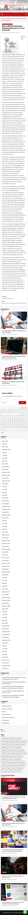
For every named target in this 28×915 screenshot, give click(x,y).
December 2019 (6, 631)
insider (20, 756)
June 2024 (4, 489)
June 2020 (4, 614)
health (14, 753)
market (3, 762)
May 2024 (4, 492)
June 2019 (4, 648)
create (23, 744)
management (17, 759)
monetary (22, 762)
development (5, 747)
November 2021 (6, 566)
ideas (24, 753)
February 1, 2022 (15, 32)
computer (23, 741)
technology (20, 768)
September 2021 (6, 572)
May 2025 (4, 458)
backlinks (4, 741)
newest (3, 765)
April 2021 (4, 586)
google (9, 753)
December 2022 (6, 540)
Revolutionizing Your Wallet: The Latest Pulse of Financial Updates (14, 682)
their (3, 771)
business (11, 741)
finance (10, 750)
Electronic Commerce (7, 708)
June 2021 (4, 580)
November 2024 (6, 475)
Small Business (5, 723)
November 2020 (6, 600)
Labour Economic (6, 714)
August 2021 (5, 574)
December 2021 (6, 563)
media (16, 762)
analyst (12, 738)
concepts (4, 744)
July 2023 (4, 520)
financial (16, 750)
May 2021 (4, 583)
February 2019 (5, 660)
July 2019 (4, 645)
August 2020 (5, 608)
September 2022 (6, 549)
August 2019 (5, 643)
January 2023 (5, 537)
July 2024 (4, 486)
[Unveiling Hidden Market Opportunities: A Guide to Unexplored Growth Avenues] (14, 786)
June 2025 (4, 455)
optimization (16, 765)
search (23, 765)
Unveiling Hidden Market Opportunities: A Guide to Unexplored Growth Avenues (14, 678)
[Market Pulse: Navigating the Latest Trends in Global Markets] (14, 371)
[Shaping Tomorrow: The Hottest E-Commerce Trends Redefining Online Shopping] (14, 892)
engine (12, 747)
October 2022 (5, 546)
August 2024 (5, 483)
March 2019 (5, 657)
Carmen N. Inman (6, 32)
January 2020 (5, 628)
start (13, 768)
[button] (2, 14)
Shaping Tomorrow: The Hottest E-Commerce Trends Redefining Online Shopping (13, 696)
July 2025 (4, 452)
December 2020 (6, 597)
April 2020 (4, 620)
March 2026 (5, 446)
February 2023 (5, 535)
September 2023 (6, 515)
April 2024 (4, 495)
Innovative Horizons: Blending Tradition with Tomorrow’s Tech (13, 691)
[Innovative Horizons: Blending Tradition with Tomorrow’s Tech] (14, 865)
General (4, 711)
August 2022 (5, 552)
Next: (14, 302)
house (19, 753)
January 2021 (5, 594)
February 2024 (5, 500)
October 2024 (5, 478)
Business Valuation (6, 706)
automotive (19, 738)
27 (14, 426)
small (8, 768)
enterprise (18, 747)
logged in (10, 396)
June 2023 (4, 523)
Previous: (7, 297)
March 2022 (5, 554)
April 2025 (4, 461)
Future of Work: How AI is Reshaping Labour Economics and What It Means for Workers (13, 687)
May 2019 (4, 651)
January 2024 (5, 503)
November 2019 (6, 634)
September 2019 (6, 640)
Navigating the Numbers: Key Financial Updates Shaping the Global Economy (14, 357)
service (3, 768)
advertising (5, 738)
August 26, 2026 (14, 359)
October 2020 (5, 603)
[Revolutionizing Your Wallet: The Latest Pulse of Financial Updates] (14, 320)
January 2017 (5, 668)
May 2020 (4, 617)
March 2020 (5, 623)
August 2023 (5, 517)
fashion (4, 750)
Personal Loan (5, 720)
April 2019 (4, 654)
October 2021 (5, 569)
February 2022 (5, 557)
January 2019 (5, 663)
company (17, 741)
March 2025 (5, 463)
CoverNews (15, 912)
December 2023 (6, 506)
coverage (17, 744)
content (10, 744)
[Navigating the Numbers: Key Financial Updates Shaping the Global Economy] (14, 345)
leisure (10, 759)
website (19, 771)
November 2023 (6, 509)
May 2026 (4, 444)
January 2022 (5, 560)
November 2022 (6, 543)
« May (2, 432)
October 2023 (5, 512)
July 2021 (4, 577)
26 (10, 426)
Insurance (4, 759)
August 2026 (5, 441)
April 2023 (4, 529)
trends (13, 771)
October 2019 (5, 637)
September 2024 (6, 480)
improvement (5, 756)
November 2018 (6, 665)
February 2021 (5, 591)
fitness (3, 753)
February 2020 (5, 626)
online (9, 765)
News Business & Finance (7, 24)
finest (21, 750)
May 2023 (4, 526)
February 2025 (5, 466)
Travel (8, 771)
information (13, 756)
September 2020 (6, 606)
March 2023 (5, 532)
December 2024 (6, 472)
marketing (10, 762)
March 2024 (5, 498)
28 (18, 426)
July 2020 (4, 611)
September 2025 (6, 449)
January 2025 (5, 469)
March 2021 (5, 589)
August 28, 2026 (14, 334)
